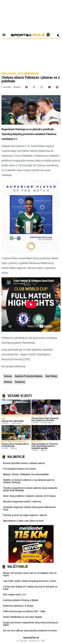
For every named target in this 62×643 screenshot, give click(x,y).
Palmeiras (20, 381)
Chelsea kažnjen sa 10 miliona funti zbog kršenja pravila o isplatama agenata (44, 446)
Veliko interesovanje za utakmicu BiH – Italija (24, 611)
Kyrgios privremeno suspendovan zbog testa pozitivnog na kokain (30, 623)
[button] (26, 87)
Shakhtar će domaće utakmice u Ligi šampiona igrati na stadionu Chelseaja (28, 481)
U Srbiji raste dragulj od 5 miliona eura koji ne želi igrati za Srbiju (30, 587)
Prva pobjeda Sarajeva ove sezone (19, 468)
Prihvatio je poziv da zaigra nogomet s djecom (25, 515)
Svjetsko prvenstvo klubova (28, 376)
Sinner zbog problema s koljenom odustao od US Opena (29, 496)
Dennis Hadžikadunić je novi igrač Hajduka (22, 617)
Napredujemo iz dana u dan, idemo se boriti (23, 520)
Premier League (16, 423)
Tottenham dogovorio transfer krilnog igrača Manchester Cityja (29, 508)
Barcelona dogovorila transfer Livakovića (22, 501)
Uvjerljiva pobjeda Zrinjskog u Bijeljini (20, 600)
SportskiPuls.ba (31, 637)
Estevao (8, 376)
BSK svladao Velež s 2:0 (14, 594)
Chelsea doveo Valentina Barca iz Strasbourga (15, 445)
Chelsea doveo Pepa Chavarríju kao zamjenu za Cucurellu (45, 419)
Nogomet (17, 87)
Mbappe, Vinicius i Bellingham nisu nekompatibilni (26, 474)
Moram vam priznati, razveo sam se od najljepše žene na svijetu (29, 574)
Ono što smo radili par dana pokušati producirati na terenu (30, 630)
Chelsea (8, 381)
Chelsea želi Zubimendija (12, 421)
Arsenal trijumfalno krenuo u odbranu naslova (24, 463)
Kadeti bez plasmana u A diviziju (18, 605)
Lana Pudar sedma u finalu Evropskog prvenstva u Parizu (29, 581)
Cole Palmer (51, 376)
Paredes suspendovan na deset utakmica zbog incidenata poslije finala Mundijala (30, 489)
